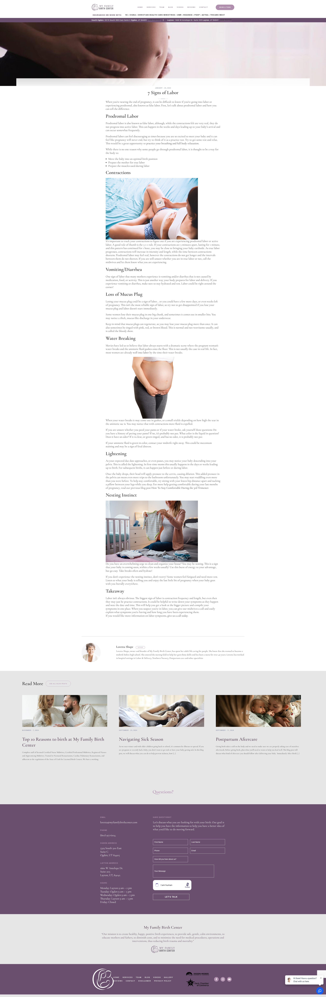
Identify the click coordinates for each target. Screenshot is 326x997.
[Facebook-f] (216, 979)
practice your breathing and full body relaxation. (172, 143)
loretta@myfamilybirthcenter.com (118, 822)
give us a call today (177, 615)
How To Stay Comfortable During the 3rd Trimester (179, 488)
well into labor (141, 352)
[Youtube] (229, 979)
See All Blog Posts (58, 684)
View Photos (154, 20)
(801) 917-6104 (107, 835)
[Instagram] (223, 979)
